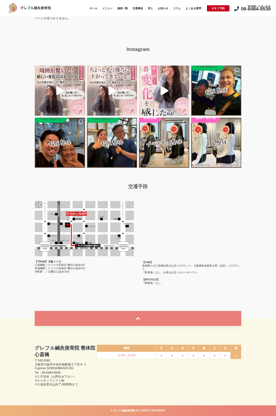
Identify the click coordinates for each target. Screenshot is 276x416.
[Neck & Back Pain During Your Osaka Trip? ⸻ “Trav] (112, 143)
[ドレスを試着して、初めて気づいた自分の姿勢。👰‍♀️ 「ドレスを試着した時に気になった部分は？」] (164, 91)
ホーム (93, 8)
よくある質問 (193, 8)
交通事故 (138, 8)
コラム (177, 8)
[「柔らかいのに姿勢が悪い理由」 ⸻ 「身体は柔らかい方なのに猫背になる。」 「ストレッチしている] (216, 143)
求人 (150, 8)
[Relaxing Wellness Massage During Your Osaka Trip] (60, 143)
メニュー (107, 8)
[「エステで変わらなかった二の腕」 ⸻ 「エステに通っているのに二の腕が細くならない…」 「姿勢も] (164, 143)
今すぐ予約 (218, 8)
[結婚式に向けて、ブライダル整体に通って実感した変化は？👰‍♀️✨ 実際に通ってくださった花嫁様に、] (112, 91)
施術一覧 (122, 8)
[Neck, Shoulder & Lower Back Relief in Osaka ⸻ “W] (216, 91)
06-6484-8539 (51, 372)
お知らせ (163, 8)
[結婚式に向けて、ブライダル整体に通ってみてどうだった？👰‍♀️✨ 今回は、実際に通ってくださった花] (60, 91)
